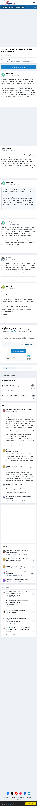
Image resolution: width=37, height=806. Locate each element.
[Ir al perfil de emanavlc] (4, 580)
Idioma (6, 797)
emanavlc (9, 581)
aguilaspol (6, 59)
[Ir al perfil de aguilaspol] (3, 75)
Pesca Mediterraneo (14, 595)
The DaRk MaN (13, 612)
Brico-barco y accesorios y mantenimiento (22, 61)
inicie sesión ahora (11, 331)
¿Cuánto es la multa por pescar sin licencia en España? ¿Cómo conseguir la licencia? (18, 629)
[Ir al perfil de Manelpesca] (4, 497)
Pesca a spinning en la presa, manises (17, 579)
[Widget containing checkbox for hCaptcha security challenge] (18, 357)
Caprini (11, 413)
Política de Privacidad (17, 797)
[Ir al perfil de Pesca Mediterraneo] (4, 592)
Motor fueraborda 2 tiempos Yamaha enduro (14, 395)
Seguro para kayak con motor (15, 466)
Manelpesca (12, 500)
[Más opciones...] (34, 75)
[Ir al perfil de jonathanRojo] (4, 450)
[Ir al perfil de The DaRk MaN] (4, 611)
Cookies (18, 799)
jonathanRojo (12, 453)
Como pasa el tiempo (8, 385)
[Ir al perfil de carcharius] (4, 572)
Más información (9, 804)
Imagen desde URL (26, 344)
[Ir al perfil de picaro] (3, 149)
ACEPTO (31, 803)
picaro (6, 387)
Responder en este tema (18, 67)
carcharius (9, 575)
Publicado (12, 75)
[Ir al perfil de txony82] (3, 287)
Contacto (28, 797)
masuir (6, 397)
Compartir (10, 368)
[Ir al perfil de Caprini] (4, 410)
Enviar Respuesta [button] (18, 351)
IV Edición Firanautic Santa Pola (15, 610)
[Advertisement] (18, 28)
